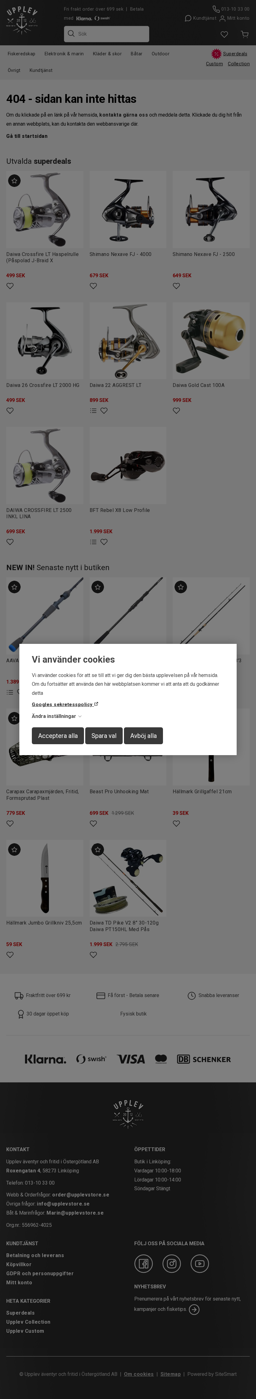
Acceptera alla (58, 736)
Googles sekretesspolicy (63, 704)
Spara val (103, 736)
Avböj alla (143, 736)
